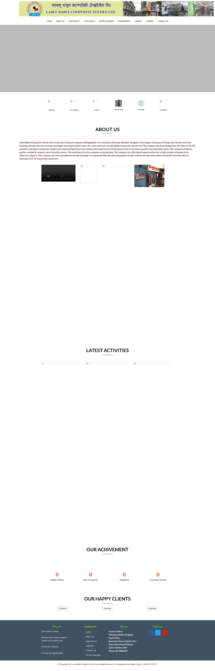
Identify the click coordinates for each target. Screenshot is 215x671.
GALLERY (138, 21)
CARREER (149, 21)
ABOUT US (60, 21)
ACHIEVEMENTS (124, 21)
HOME (49, 21)
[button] (62, 608)
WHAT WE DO (74, 21)
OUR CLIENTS (89, 21)
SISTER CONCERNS (106, 21)
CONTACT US (163, 21)
